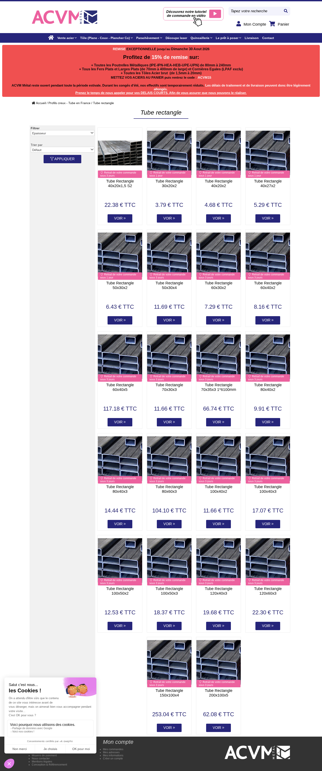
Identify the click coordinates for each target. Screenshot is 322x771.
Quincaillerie (200, 38)
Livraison (252, 38)
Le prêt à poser (227, 38)
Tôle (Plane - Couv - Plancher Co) (105, 38)
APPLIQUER (64, 159)
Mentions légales (42, 761)
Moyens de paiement (44, 755)
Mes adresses (111, 752)
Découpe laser (176, 38)
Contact (268, 38)
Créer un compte (113, 758)
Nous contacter (41, 758)
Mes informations (113, 755)
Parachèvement (147, 38)
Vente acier (65, 38)
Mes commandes (113, 749)
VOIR (119, 218)
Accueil (40, 103)
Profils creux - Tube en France (69, 103)
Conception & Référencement (49, 764)
